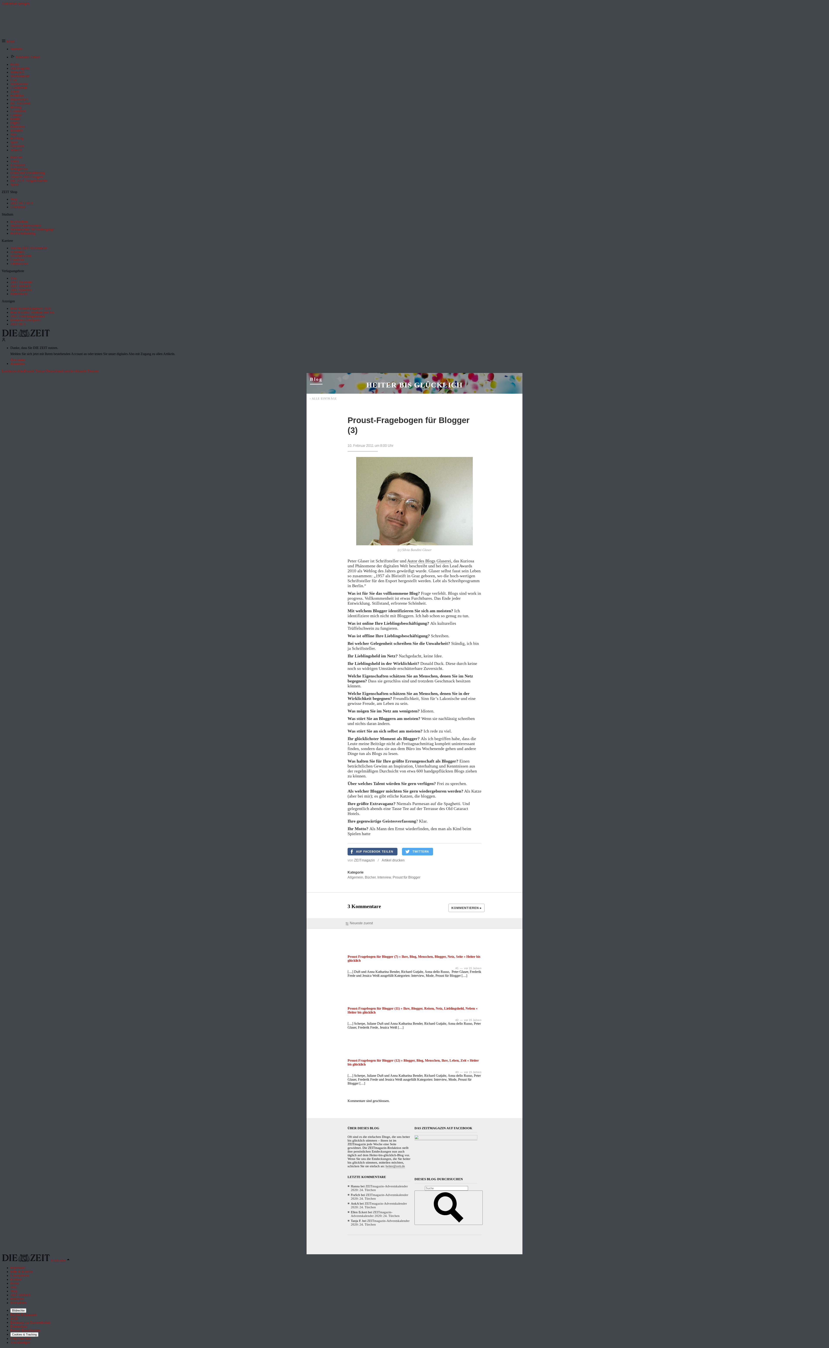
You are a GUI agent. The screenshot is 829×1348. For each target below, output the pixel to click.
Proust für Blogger (406, 877)
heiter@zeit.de (395, 1166)
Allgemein (355, 877)
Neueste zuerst (361, 923)
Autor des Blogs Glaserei (429, 560)
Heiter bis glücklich (414, 385)
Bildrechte (18, 1310)
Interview (384, 877)
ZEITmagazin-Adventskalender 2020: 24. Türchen (375, 1214)
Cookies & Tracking (24, 1334)
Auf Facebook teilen (374, 851)
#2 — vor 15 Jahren (468, 1020)
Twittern (421, 851)
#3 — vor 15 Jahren (468, 1072)
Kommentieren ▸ (466, 908)
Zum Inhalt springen (15, 3)
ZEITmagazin (364, 860)
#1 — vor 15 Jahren (468, 968)
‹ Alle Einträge (323, 398)
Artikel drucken (393, 860)
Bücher (370, 877)
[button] (8, 41)
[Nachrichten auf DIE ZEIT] (26, 336)
